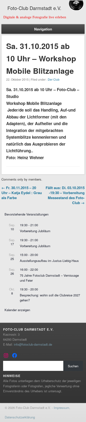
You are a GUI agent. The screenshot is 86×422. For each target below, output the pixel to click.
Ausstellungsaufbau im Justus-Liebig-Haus (49, 260)
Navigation (43, 29)
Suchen (73, 366)
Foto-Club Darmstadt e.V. (34, 8)
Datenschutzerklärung (20, 417)
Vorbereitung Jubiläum (35, 231)
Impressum (61, 407)
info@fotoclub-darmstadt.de (33, 344)
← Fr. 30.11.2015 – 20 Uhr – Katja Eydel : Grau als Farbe (21, 192)
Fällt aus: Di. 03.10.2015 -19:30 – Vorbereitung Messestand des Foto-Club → (65, 195)
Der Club (53, 79)
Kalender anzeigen (17, 310)
